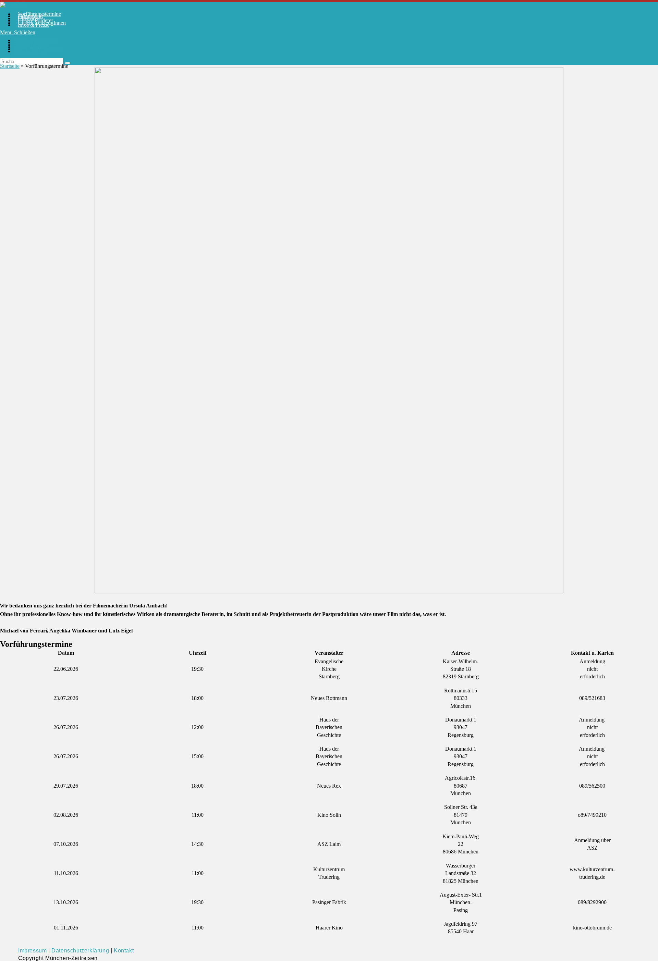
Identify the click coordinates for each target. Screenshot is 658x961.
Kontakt (124, 950)
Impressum (32, 950)
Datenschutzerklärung (80, 950)
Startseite (10, 66)
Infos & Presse (29, 51)
